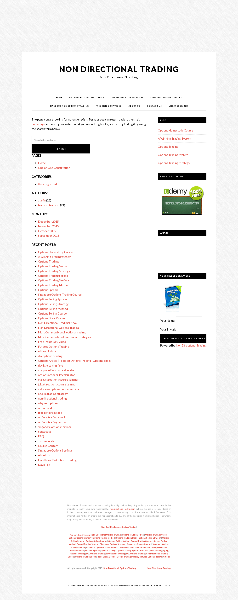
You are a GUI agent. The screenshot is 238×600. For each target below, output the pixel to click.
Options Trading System (53, 266)
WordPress (154, 585)
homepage (38, 124)
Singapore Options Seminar (55, 450)
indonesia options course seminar (59, 389)
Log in (166, 585)
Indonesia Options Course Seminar (102, 547)
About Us (44, 455)
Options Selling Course (52, 313)
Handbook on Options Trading (123, 527)
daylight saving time (50, 365)
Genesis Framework (133, 585)
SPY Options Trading (115, 554)
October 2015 (47, 231)
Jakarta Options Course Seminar (135, 547)
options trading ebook (52, 417)
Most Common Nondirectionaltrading (61, 332)
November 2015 (48, 226)
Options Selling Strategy (53, 304)
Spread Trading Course (142, 541)
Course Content (48, 445)
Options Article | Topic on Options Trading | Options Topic (74, 360)
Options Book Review (51, 318)
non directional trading (52, 398)
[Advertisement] (119, 41)
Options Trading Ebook (85, 557)
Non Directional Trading (119, 69)
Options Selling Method (53, 309)
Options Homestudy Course (55, 252)
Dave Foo (44, 464)
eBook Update (47, 351)
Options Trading (48, 261)
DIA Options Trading (95, 554)
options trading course (52, 422)
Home (42, 163)
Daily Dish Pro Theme (104, 585)
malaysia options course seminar (58, 379)
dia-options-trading (50, 356)
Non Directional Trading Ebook (57, 323)
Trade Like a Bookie (106, 557)
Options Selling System (52, 299)
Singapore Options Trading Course (60, 294)
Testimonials (46, 441)
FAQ (41, 436)
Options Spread (48, 290)
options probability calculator (56, 375)
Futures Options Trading (53, 346)
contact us (44, 431)
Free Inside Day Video (52, 341)
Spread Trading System (87, 544)
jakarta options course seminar (57, 384)
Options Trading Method (53, 285)
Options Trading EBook (127, 538)
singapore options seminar (54, 427)
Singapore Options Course (139, 544)
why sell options (48, 403)
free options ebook (50, 412)
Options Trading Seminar (53, 280)
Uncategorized (47, 184)
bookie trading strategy (53, 393)
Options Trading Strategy (54, 271)
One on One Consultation (54, 167)
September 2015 (48, 235)
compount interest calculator (56, 370)
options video (46, 408)
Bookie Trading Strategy (128, 557)
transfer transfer (49, 205)
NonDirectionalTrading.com (122, 509)
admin (42, 200)
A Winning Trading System (54, 256)
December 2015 (48, 221)
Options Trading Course (133, 535)
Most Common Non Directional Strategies (64, 337)
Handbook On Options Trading (57, 460)
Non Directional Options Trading (58, 327)
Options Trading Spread (53, 275)
